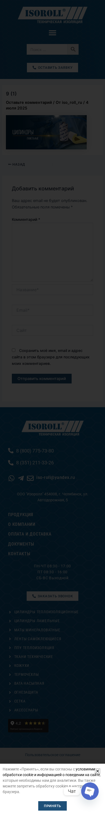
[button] (98, 771)
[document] (52, 408)
